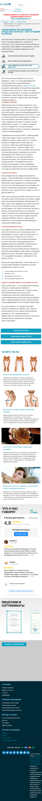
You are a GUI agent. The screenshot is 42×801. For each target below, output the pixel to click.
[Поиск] (15, 5)
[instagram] (21, 752)
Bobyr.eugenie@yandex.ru (21, 19)
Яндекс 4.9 (5, 733)
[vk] (4, 752)
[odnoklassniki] (17, 752)
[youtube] (7, 752)
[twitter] (10, 752)
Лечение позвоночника (21, 330)
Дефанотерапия (7, 725)
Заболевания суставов (9, 705)
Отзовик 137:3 (6, 738)
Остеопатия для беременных (11, 718)
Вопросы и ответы (8, 690)
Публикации (5, 695)
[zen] (24, 752)
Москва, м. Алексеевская (14, 644)
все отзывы (33, 511)
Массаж (4, 720)
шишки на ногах (29, 86)
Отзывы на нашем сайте (10, 740)
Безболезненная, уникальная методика (21, 56)
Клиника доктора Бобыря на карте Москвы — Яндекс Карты (21, 594)
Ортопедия (5, 723)
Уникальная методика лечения (21, 336)
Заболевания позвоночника (10, 703)
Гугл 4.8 (4, 735)
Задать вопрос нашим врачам (21, 342)
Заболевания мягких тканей (10, 708)
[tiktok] (14, 752)
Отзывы (4, 692)
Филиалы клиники (7, 687)
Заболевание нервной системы (11, 710)
